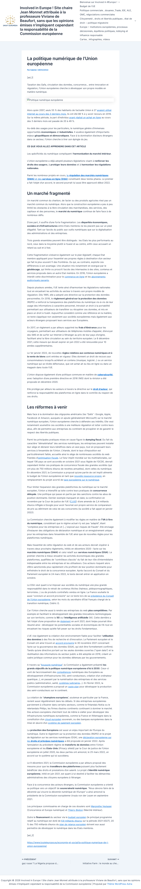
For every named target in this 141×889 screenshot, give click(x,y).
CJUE (73, 501)
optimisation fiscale (48, 457)
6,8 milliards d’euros (71, 820)
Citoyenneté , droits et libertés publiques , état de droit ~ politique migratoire (106, 20)
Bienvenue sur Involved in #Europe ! (98, 2)
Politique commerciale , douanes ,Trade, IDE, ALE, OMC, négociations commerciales (105, 12)
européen (53, 719)
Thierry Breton (75, 810)
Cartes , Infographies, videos (95, 39)
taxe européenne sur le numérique (81, 479)
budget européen (77, 817)
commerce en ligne (74, 276)
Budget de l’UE (87, 6)
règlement (65, 621)
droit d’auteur (100, 389)
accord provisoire (65, 643)
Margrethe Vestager (101, 806)
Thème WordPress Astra (119, 884)
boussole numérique (51, 664)
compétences (64, 672)
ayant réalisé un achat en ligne (85, 117)
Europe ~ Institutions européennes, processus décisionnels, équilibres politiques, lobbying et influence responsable (104, 31)
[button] (118, 2)
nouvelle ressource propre (87, 476)
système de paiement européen (64, 723)
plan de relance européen (72, 824)
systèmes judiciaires (69, 683)
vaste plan (73, 686)
